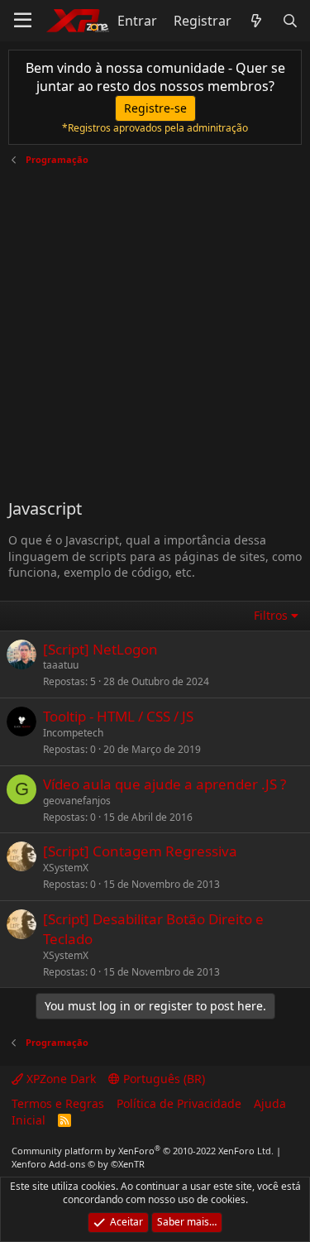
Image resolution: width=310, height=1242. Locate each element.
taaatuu (61, 665)
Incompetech (73, 733)
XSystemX (65, 868)
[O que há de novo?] (257, 20)
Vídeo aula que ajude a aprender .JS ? (164, 784)
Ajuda (270, 1103)
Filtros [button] (271, 615)
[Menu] (22, 20)
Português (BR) (162, 1078)
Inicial (28, 1120)
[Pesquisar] (290, 20)
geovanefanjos (77, 801)
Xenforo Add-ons (78, 1164)
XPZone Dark (59, 1078)
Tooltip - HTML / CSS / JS (118, 716)
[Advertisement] (155, 325)
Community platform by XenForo (143, 1150)
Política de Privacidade (179, 1103)
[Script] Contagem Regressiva (140, 851)
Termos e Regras (58, 1103)
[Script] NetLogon (100, 649)
